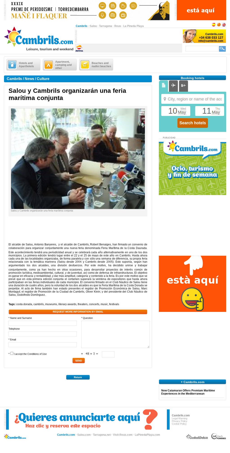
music (104, 304)
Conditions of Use (37, 354)
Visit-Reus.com (123, 434)
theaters (83, 304)
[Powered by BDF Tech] (218, 438)
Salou (93, 26)
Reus (117, 26)
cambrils (38, 304)
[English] (224, 26)
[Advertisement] (129, 36)
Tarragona (105, 26)
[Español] (213, 26)
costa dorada (24, 304)
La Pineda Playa (133, 26)
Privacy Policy (179, 421)
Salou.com (84, 434)
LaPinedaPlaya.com (147, 434)
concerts (94, 304)
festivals (114, 304)
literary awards (67, 304)
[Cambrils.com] (39, 46)
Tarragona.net (102, 434)
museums (51, 304)
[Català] (219, 26)
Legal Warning (179, 418)
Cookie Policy (179, 423)
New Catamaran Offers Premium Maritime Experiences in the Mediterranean (188, 392)
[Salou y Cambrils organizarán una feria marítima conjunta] (78, 208)
